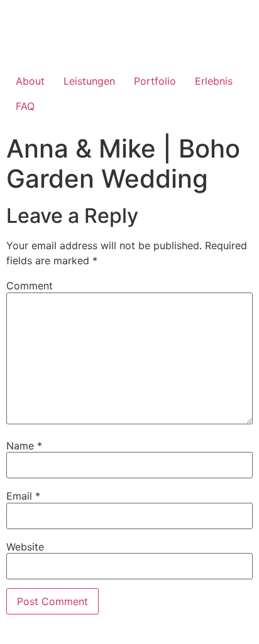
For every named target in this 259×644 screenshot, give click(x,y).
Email (23, 496)
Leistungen (89, 81)
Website (25, 547)
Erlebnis (214, 81)
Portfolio (155, 81)
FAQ (25, 106)
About (30, 81)
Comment (29, 286)
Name (24, 446)
